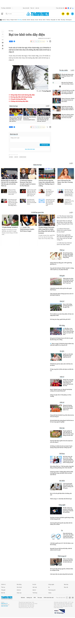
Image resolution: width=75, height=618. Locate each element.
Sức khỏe (24, 19)
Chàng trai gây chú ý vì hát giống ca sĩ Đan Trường (60, 395)
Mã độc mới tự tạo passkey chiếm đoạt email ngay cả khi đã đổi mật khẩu (68, 510)
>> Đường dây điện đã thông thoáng (20, 97)
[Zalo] (73, 8)
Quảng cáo (29, 597)
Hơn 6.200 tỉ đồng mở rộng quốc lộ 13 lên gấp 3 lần (67, 306)
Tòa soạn (40, 597)
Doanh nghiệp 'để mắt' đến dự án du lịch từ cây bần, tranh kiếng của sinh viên (68, 433)
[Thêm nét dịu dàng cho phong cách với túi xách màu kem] (56, 562)
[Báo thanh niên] (37, 14)
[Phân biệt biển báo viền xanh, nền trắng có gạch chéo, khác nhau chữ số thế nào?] (56, 536)
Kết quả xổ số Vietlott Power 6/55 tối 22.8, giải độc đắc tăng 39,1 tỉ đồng (61, 339)
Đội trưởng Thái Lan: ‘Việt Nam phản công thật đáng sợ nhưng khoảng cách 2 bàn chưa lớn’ (62, 467)
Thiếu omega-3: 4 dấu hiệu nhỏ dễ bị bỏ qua (61, 498)
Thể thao (48, 19)
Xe (56, 19)
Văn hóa (40, 19)
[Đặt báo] (67, 13)
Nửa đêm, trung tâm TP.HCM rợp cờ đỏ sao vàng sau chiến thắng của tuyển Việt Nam (68, 331)
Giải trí (44, 19)
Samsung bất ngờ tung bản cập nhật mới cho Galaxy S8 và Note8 (61, 523)
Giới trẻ (28, 19)
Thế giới (12, 19)
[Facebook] (68, 8)
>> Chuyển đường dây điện (17, 99)
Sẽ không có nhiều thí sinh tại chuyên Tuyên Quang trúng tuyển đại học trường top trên (61, 446)
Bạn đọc (66, 584)
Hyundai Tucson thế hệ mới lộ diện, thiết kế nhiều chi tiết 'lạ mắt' (61, 549)
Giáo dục (33, 19)
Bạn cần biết (26, 8)
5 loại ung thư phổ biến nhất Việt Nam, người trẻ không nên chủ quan (68, 486)
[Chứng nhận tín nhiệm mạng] (59, 611)
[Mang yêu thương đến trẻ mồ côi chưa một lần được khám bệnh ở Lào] (56, 408)
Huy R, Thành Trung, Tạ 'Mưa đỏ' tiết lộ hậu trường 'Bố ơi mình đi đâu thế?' (61, 390)
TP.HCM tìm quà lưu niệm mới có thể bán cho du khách (61, 364)
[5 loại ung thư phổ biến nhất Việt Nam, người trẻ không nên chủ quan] (56, 486)
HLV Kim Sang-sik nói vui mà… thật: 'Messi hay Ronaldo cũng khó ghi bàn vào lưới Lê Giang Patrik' (68, 459)
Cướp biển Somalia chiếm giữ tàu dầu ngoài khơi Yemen (61, 289)
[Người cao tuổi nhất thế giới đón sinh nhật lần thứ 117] (56, 357)
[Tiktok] (71, 8)
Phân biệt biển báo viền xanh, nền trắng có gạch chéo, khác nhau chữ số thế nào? (68, 535)
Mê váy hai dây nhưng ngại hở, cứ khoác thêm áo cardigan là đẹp (61, 569)
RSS (35, 597)
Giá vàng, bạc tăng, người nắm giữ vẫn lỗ (60, 319)
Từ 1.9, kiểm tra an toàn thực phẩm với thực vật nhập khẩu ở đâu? (61, 314)
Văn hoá (35, 587)
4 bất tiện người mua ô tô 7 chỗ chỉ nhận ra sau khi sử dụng (61, 543)
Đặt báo (23, 597)
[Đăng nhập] (72, 13)
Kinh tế (15, 19)
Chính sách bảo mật (48, 597)
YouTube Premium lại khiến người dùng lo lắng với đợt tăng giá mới (62, 518)
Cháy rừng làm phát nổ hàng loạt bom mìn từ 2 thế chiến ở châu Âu (61, 294)
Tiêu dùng (63, 19)
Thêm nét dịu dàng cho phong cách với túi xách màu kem (68, 560)
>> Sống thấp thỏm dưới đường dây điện (22, 95)
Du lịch (36, 19)
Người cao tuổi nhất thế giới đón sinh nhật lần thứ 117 (68, 355)
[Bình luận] (2, 43)
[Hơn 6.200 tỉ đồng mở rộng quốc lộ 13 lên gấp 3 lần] (56, 307)
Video (59, 19)
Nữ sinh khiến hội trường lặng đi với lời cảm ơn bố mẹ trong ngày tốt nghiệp (62, 421)
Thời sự (8, 19)
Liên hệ (37, 8)
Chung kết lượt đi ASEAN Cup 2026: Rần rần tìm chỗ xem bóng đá (62, 415)
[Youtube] (66, 8)
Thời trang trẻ (68, 19)
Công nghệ (53, 19)
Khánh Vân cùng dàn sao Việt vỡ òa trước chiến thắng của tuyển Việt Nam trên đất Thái (68, 382)
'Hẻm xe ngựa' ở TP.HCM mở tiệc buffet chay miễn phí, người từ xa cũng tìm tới (62, 344)
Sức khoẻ (19, 587)
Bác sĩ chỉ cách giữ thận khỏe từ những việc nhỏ (61, 494)
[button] (3, 32)
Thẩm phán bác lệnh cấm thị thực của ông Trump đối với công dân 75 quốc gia (68, 281)
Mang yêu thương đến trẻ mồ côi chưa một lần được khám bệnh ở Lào (68, 407)
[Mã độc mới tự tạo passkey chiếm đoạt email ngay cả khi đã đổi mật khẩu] (56, 510)
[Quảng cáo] (63, 13)
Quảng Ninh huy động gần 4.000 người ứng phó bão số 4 (61, 263)
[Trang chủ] (1, 20)
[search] (14, 13)
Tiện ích (32, 8)
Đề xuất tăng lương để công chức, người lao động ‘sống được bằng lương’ (68, 255)
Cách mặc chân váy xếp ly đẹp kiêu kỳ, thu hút (61, 574)
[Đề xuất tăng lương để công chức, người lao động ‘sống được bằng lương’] (56, 256)
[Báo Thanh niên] (6, 597)
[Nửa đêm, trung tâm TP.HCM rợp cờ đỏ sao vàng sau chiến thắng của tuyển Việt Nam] (56, 331)
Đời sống (20, 19)
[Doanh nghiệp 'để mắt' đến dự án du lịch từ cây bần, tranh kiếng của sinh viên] (56, 434)
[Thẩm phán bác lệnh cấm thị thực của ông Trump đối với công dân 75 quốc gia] (56, 281)
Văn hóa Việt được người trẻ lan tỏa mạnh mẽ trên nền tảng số (61, 441)
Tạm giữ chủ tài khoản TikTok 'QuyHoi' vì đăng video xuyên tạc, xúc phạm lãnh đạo (62, 268)
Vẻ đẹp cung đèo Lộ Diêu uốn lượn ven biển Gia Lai (61, 370)
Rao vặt (66, 587)
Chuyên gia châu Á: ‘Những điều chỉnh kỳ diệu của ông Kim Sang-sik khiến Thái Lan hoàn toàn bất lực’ (61, 473)
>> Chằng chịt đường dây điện (18, 101)
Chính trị (4, 19)
